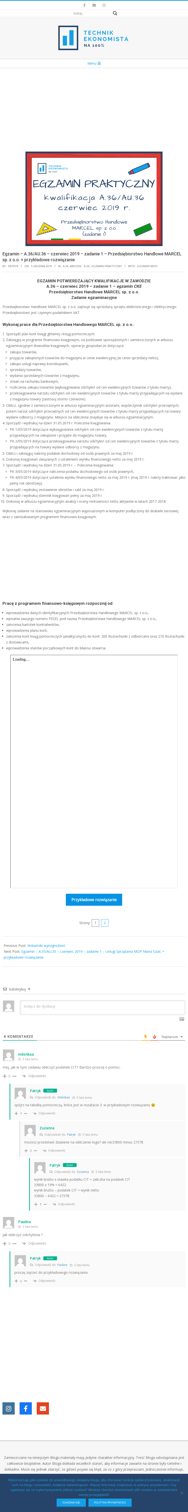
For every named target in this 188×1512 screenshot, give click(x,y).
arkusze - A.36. (80, 266)
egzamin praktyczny (107, 266)
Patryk (35, 1090)
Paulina (62, 1265)
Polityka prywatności (110, 1502)
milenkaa (63, 1097)
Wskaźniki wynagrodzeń (46, 945)
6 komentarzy (147, 266)
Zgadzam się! (71, 1502)
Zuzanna (83, 1172)
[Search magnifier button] (115, 13)
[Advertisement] (94, 105)
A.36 (65, 266)
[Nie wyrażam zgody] (181, 1492)
